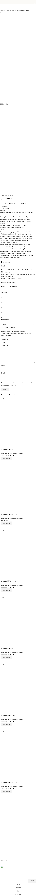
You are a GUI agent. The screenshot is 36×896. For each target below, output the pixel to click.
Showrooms (4, 814)
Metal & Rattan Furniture (7, 841)
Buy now (23, 203)
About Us (3, 808)
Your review (5, 345)
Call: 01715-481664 (6, 855)
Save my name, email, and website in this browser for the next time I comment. (17, 384)
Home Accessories (6, 838)
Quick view (7, 795)
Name (3, 365)
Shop (2, 819)
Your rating (5, 339)
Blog (2, 817)
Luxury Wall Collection (7, 835)
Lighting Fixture (5, 832)
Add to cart (13, 203)
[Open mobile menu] (1, 2)
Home (2, 10)
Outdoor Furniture (10, 10)
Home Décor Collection (7, 829)
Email (3, 373)
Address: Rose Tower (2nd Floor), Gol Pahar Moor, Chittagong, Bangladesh (18, 851)
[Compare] (3, 795)
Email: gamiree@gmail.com (8, 858)
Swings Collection (23, 10)
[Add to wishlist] (3, 779)
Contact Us (4, 811)
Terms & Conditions (6, 822)
